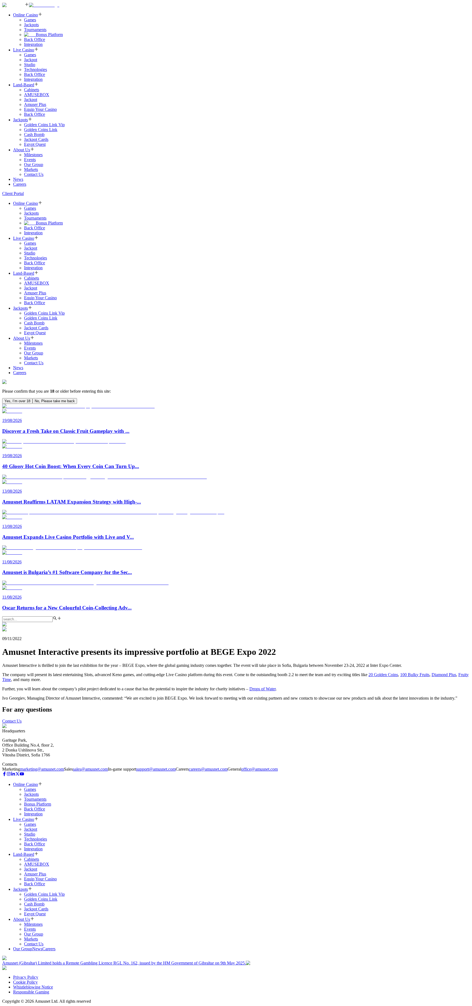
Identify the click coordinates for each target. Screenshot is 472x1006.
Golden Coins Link (40, 129)
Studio (29, 64)
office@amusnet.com (259, 769)
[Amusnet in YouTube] (22, 774)
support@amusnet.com (156, 769)
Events (30, 159)
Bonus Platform (49, 34)
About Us (21, 149)
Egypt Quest (35, 144)
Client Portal (13, 193)
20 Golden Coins (383, 674)
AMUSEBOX (36, 94)
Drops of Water (262, 689)
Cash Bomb (34, 134)
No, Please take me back (55, 401)
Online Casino (25, 15)
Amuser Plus (35, 104)
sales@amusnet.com (90, 769)
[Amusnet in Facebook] (4, 774)
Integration (33, 44)
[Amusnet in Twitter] (17, 774)
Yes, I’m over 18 (17, 401)
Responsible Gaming (31, 992)
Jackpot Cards (36, 139)
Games (30, 19)
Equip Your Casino (40, 109)
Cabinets (31, 89)
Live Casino (23, 50)
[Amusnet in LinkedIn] (13, 774)
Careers (19, 184)
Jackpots (31, 24)
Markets (31, 169)
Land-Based (23, 84)
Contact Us (33, 174)
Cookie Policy (25, 982)
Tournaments (35, 29)
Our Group (33, 164)
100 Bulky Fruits (414, 674)
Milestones (33, 154)
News (18, 179)
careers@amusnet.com (208, 769)
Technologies (35, 69)
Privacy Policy (25, 977)
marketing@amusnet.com (42, 769)
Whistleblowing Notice (33, 987)
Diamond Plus (444, 674)
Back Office (34, 39)
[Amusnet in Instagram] (9, 774)
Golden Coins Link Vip (44, 124)
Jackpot (30, 59)
